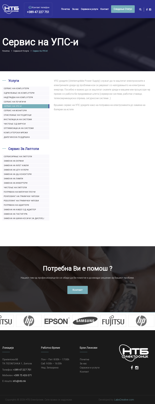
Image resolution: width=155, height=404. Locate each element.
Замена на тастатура (15, 214)
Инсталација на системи (18, 119)
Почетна (65, 9)
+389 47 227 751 (38, 12)
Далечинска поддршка (17, 137)
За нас (75, 9)
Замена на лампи (13, 179)
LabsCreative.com (124, 399)
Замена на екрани (14, 161)
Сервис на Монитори (15, 111)
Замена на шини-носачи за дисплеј (24, 218)
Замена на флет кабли (16, 165)
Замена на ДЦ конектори (18, 174)
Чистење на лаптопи (15, 187)
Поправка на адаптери (16, 205)
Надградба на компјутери (18, 97)
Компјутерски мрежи (16, 133)
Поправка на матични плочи (20, 192)
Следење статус (123, 9)
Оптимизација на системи (19, 128)
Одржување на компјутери (19, 93)
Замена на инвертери (16, 183)
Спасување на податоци (17, 115)
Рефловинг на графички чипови (21, 196)
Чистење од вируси (15, 124)
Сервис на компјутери (16, 88)
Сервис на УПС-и (13, 106)
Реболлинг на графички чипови (21, 201)
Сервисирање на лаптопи (18, 156)
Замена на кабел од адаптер (20, 210)
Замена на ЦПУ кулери (16, 170)
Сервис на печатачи (15, 102)
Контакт (105, 9)
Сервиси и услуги (89, 9)
